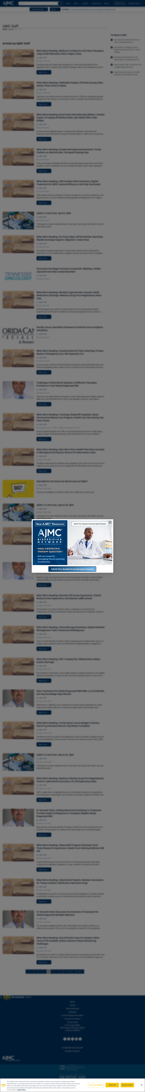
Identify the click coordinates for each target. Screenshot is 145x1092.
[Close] (141, 1085)
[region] (72, 1085)
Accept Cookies (127, 1085)
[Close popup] (110, 522)
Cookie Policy (21, 1090)
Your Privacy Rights (96, 1085)
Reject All (112, 1085)
